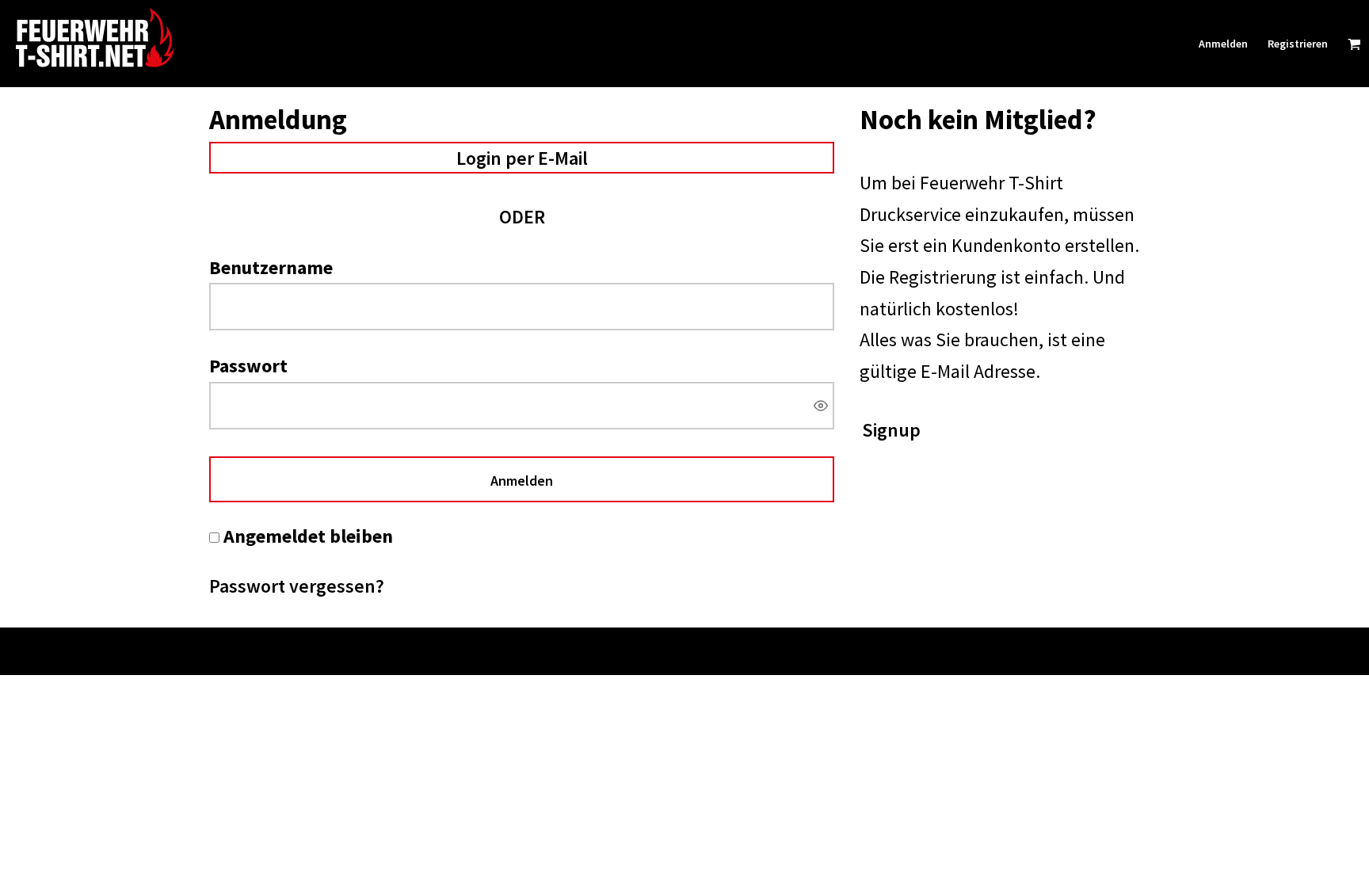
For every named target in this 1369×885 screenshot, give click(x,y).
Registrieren (1298, 43)
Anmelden (1223, 43)
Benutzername (271, 267)
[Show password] (820, 405)
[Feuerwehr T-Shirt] (162, 37)
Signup (891, 430)
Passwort (248, 365)
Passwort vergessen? (296, 586)
